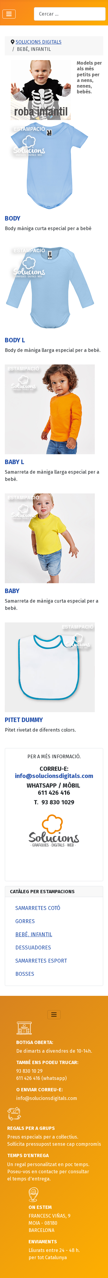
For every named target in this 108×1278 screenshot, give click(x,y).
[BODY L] (50, 287)
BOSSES (24, 974)
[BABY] (50, 538)
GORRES (25, 921)
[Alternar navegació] (9, 14)
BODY (12, 218)
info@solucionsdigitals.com (54, 775)
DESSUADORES (33, 948)
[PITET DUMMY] (50, 667)
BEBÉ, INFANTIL (33, 934)
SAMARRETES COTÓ (37, 908)
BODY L (15, 340)
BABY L (14, 462)
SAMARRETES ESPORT (41, 961)
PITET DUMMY (24, 720)
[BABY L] (50, 409)
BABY (12, 591)
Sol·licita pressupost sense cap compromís (54, 1144)
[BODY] (50, 165)
